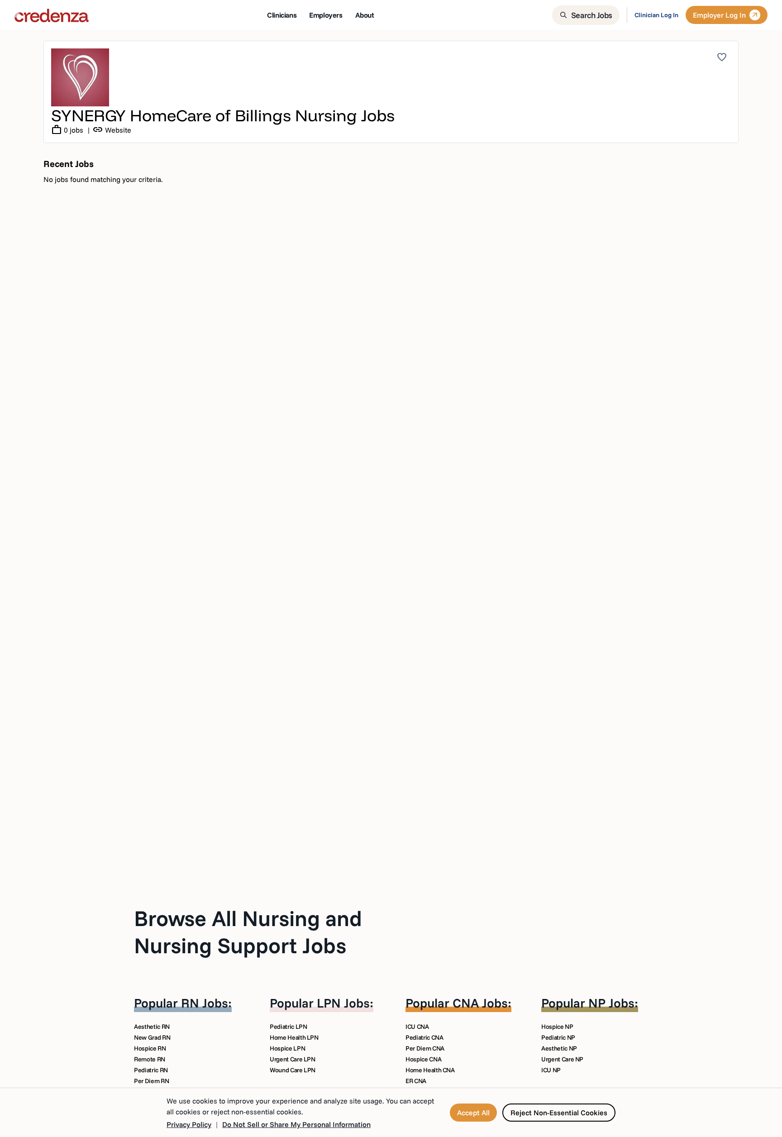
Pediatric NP (558, 1037)
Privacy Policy (189, 1124)
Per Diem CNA (424, 1048)
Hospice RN (150, 1048)
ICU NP (551, 1070)
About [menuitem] (364, 14)
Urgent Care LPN (292, 1059)
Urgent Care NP (562, 1059)
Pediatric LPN (288, 1026)
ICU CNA (417, 1026)
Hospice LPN (287, 1048)
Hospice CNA (423, 1059)
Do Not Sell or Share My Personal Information (296, 1124)
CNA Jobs (480, 1003)
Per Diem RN (151, 1081)
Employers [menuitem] (325, 14)
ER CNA (415, 1081)
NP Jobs (611, 1003)
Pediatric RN (151, 1070)
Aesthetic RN (152, 1026)
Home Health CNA (430, 1070)
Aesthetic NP (559, 1048)
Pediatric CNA (424, 1037)
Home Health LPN (294, 1037)
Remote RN (149, 1059)
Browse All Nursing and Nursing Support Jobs (248, 931)
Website (111, 129)
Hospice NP (557, 1026)
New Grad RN (152, 1037)
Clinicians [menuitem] (281, 14)
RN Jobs (204, 1003)
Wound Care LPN (292, 1070)
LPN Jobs (343, 1003)
